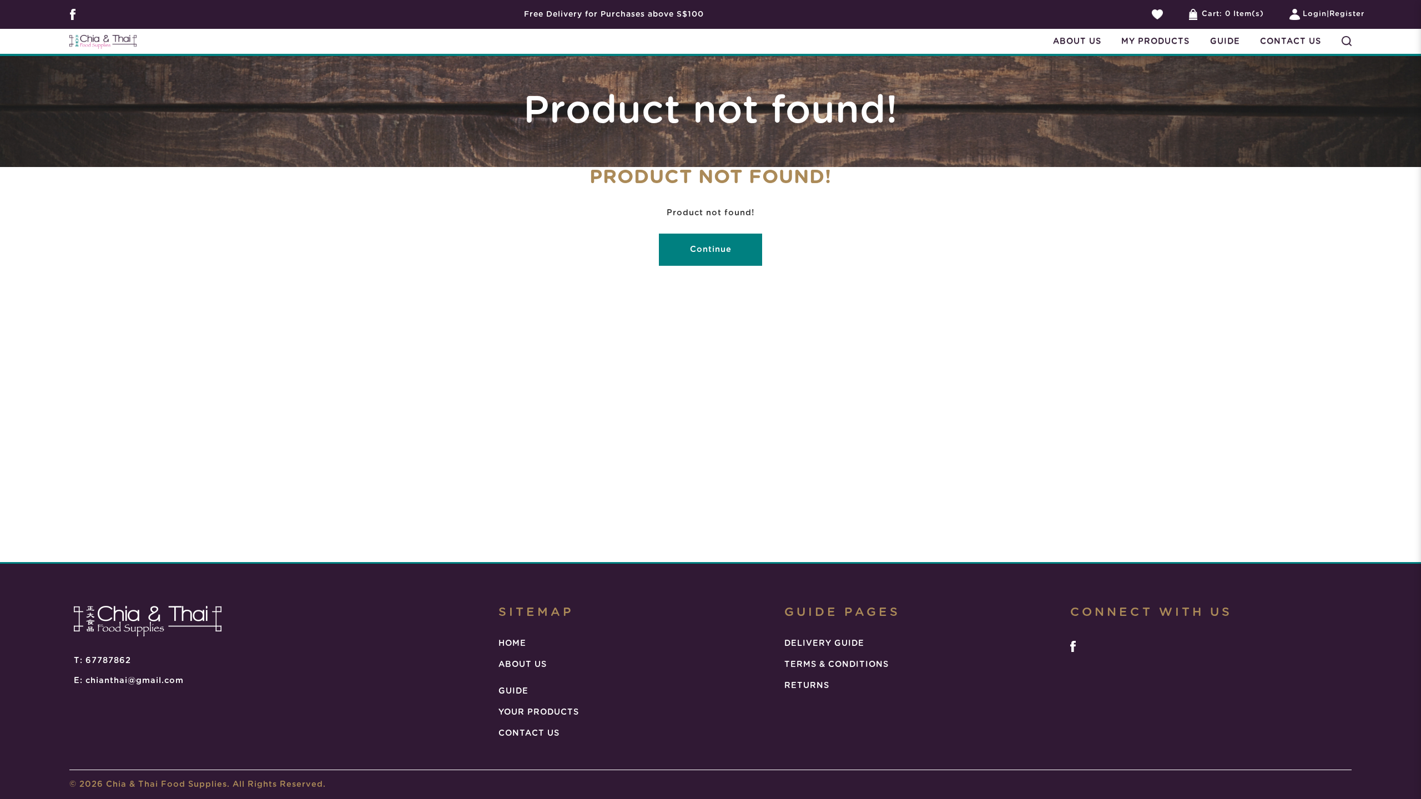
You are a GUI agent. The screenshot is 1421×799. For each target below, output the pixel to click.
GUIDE (513, 691)
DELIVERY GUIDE (824, 643)
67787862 (108, 660)
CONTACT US (529, 733)
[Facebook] (1073, 646)
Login (1315, 14)
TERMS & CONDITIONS (836, 664)
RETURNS (806, 685)
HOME (512, 643)
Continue (711, 249)
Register (1346, 14)
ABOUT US (522, 664)
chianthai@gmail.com (134, 680)
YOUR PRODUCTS (538, 712)
